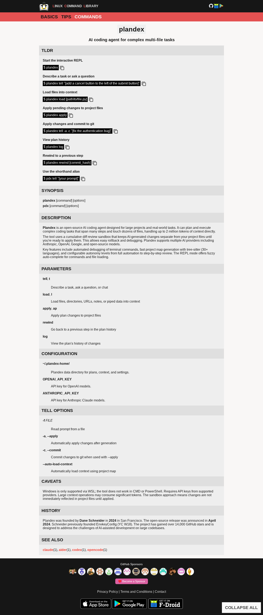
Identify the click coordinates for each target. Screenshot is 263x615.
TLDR (47, 50)
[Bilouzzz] (100, 572)
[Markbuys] (163, 572)
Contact (160, 591)
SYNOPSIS (52, 190)
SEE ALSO (52, 539)
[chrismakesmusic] (145, 572)
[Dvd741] (109, 572)
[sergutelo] (190, 572)
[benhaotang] (118, 572)
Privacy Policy (107, 591)
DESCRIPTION (56, 217)
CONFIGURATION (59, 353)
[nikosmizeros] (91, 572)
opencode (95, 550)
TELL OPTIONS (57, 410)
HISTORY (51, 510)
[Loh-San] (154, 572)
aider (63, 550)
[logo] (44, 6)
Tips (66, 16)
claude (48, 550)
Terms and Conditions (136, 591)
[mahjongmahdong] (127, 572)
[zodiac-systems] (81, 572)
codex (77, 550)
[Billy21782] (181, 572)
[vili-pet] (136, 572)
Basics (49, 16)
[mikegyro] (72, 572)
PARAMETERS (56, 268)
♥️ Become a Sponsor (131, 581)
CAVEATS (51, 481)
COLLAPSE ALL (241, 607)
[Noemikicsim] (172, 572)
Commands (88, 16)
